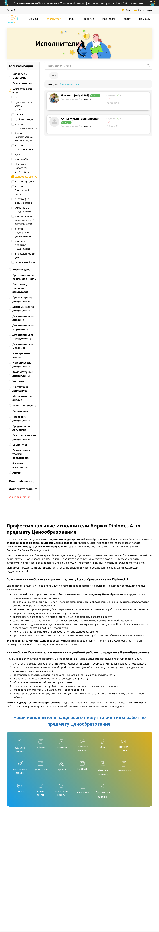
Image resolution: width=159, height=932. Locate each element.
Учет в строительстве (24, 147)
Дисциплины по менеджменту (23, 336)
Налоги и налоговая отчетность (22, 167)
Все (17, 97)
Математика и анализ (22, 398)
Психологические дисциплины (24, 437)
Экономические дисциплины (23, 308)
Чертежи (18, 381)
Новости (127, 19)
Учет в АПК (21, 159)
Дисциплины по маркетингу (23, 327)
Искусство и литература (20, 388)
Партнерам (108, 19)
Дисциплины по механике (23, 345)
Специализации (21, 66)
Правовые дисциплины (21, 418)
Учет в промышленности (26, 126)
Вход (128, 10)
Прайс (72, 19)
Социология (20, 444)
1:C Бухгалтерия (24, 119)
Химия (16, 472)
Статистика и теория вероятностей (21, 454)
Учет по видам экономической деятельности (24, 220)
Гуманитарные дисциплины (22, 299)
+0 (118, 95)
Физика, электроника (20, 465)
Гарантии (88, 19)
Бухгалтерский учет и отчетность (24, 105)
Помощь (144, 19)
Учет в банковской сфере (22, 190)
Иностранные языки (21, 355)
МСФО (19, 114)
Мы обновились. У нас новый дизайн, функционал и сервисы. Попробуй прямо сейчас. (79, 3)
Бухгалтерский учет (22, 90)
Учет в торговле (24, 181)
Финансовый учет (26, 262)
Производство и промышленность (24, 276)
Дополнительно (21, 489)
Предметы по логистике (21, 427)
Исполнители (53, 19)
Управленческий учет (25, 255)
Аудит (18, 154)
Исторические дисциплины (21, 364)
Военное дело (21, 269)
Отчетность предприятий (23, 209)
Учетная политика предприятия (23, 244)
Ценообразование (26, 176)
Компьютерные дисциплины (22, 373)
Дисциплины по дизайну (23, 317)
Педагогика (20, 411)
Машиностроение (24, 405)
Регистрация (145, 10)
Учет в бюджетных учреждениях (23, 232)
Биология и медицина (19, 75)
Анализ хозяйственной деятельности (24, 136)
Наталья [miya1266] (75, 95)
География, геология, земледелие (20, 288)
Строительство (22, 83)
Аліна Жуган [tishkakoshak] (80, 119)
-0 (109, 99)
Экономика (85, 99)
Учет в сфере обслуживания (24, 200)
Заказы (33, 19)
